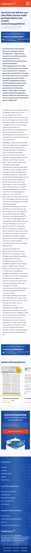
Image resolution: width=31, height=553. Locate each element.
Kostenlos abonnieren (15, 431)
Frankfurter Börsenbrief (12, 36)
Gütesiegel (24, 551)
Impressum (16, 551)
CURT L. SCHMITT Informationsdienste (13, 27)
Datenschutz (7, 551)
